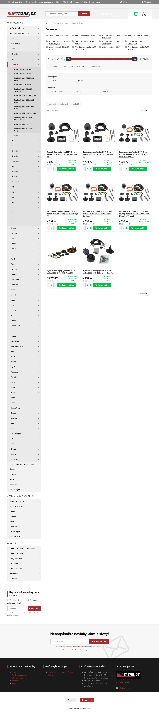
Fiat (12, 264)
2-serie (15, 146)
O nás (14, 672)
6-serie (15, 156)
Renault (14, 382)
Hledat (84, 13)
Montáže (13, 579)
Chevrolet (15, 279)
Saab (13, 403)
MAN (13, 356)
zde (89, 708)
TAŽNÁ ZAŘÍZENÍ (17, 28)
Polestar (14, 459)
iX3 (13, 207)
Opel (13, 367)
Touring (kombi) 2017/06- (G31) (23, 130)
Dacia (13, 238)
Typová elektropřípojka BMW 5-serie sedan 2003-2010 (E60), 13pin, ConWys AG (62, 213)
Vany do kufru (16, 559)
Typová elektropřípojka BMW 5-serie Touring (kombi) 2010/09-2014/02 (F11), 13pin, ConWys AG (134, 213)
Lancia (13, 321)
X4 (13, 166)
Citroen (14, 228)
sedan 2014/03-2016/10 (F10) (25, 113)
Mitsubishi (15, 341)
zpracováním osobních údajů (26, 613)
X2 (13, 197)
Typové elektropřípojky (19, 33)
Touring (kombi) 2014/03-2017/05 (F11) (23, 119)
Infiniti (13, 295)
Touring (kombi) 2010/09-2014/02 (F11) (23, 90)
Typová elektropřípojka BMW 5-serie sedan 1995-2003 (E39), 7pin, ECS (61, 272)
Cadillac (14, 233)
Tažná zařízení (16, 574)
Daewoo (14, 249)
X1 (13, 192)
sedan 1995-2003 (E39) (22, 69)
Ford (13, 259)
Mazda (13, 336)
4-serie (15, 177)
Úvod (47, 23)
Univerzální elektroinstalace (22, 464)
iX (13, 213)
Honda (13, 274)
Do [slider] (135, 59)
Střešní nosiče (16, 569)
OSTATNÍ (14, 564)
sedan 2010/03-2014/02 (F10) (25, 96)
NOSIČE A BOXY (16, 506)
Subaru (14, 392)
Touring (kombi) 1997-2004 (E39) (24, 108)
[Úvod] (25, 14)
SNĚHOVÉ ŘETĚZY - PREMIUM (22, 549)
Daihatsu (14, 254)
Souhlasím (87, 700)
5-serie (15, 64)
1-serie (15, 135)
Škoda (13, 413)
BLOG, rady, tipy (13, 6)
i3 (13, 218)
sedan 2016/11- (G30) (22, 124)
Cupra (13, 454)
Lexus (13, 331)
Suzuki (13, 387)
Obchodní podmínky (15, 2)
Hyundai (14, 269)
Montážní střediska (80, 2)
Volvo (13, 428)
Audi (13, 38)
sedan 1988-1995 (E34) (22, 74)
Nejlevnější (64, 104)
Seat (13, 398)
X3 (13, 141)
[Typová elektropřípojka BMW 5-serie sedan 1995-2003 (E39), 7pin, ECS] (63, 251)
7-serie (15, 151)
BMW (13, 49)
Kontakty (15, 681)
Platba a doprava (19, 675)
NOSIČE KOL (15, 537)
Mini (12, 351)
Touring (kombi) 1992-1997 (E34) (24, 101)
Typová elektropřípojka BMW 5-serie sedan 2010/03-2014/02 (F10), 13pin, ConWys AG (97, 213)
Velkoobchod (67, 2)
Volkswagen (16, 434)
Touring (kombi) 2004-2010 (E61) (24, 79)
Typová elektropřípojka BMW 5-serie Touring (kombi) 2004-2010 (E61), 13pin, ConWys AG (133, 154)
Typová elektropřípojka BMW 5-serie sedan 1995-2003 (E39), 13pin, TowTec (98, 272)
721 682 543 (106, 14)
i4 (13, 223)
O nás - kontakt (31, 2)
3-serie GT (16, 161)
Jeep (12, 305)
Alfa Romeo (15, 44)
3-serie (15, 54)
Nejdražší (75, 104)
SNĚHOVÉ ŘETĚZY (18, 554)
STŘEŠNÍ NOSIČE (17, 501)
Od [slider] (68, 59)
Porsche (14, 377)
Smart (13, 449)
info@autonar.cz (125, 688)
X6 (13, 187)
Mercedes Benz (17, 346)
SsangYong (15, 408)
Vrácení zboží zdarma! (46, 2)
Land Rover (15, 326)
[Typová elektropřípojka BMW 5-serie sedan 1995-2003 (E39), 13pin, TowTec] (98, 251)
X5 (13, 59)
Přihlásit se (34, 608)
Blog (14, 683)
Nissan (13, 362)
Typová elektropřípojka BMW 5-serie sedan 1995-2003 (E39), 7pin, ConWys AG (62, 154)
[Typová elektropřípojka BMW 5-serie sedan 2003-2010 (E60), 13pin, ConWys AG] (63, 192)
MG (12, 444)
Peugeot (14, 372)
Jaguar (13, 310)
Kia (12, 315)
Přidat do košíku (66, 168)
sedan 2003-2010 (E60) (22, 85)
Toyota (14, 418)
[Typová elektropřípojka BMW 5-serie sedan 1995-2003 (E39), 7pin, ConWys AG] (63, 133)
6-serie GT (16, 182)
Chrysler (14, 285)
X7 (13, 202)
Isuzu (13, 300)
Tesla (13, 423)
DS (12, 439)
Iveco (13, 290)
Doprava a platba (95, 2)
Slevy (58, 2)
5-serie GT (16, 171)
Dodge (13, 243)
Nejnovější (52, 104)
